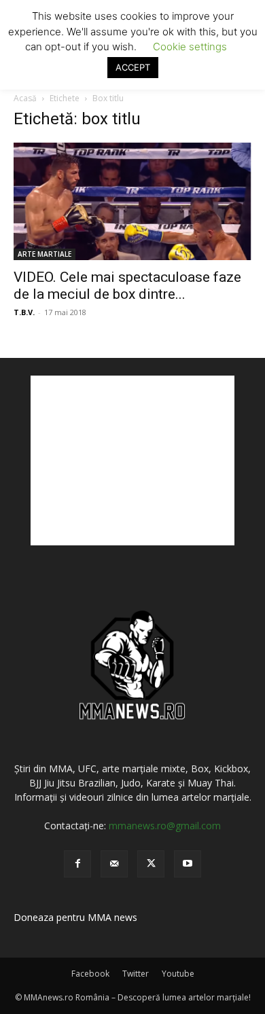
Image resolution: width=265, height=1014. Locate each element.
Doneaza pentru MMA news (75, 917)
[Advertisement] (132, 460)
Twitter (135, 973)
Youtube (178, 973)
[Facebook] (77, 863)
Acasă (25, 98)
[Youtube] (187, 863)
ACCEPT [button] (133, 67)
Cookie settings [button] (190, 46)
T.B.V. (24, 312)
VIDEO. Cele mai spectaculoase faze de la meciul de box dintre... (127, 285)
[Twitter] (150, 863)
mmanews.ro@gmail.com (165, 825)
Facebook (90, 973)
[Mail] (114, 863)
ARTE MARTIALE (44, 254)
